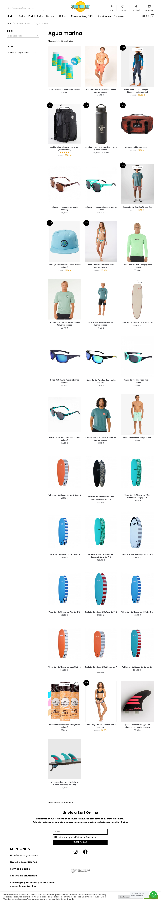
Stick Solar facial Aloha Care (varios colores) (64, 725)
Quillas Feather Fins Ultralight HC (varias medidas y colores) (64, 783)
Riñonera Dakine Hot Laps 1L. (137, 147)
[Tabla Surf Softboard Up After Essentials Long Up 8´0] (137, 472)
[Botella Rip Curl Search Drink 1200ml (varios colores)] (101, 124)
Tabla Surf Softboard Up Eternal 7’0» (137, 322)
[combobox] (23, 35)
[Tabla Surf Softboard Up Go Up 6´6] (64, 531)
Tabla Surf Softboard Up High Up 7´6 (137, 612)
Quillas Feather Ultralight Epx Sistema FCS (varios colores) (137, 725)
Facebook (136, 10)
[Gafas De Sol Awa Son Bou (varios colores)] (101, 356)
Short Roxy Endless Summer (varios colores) (101, 725)
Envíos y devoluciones (23, 861)
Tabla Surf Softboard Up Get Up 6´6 (137, 554)
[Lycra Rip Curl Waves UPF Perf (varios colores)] (101, 299)
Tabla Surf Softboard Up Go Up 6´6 (64, 554)
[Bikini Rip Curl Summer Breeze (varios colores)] (101, 241)
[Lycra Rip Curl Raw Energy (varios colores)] (137, 241)
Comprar (64, 97)
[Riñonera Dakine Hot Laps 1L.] (137, 124)
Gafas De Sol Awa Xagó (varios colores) (137, 381)
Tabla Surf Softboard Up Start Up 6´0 (64, 495)
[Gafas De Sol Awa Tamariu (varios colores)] (64, 356)
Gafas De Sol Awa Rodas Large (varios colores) (101, 208)
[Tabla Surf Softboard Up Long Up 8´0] (64, 644)
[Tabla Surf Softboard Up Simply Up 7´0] (101, 644)
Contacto (123, 10)
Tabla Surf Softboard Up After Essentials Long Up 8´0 (137, 496)
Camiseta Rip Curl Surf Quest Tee (137, 207)
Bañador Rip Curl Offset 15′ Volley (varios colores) (101, 90)
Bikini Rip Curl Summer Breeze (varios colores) (101, 266)
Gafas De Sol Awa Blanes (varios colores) (64, 208)
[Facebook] (85, 851)
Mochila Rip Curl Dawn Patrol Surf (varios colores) (64, 148)
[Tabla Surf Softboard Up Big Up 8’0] (137, 644)
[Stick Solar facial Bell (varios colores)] (64, 66)
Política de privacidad (23, 875)
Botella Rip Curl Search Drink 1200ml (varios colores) (101, 148)
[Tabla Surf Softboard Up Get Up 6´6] (137, 531)
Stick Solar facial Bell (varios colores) (64, 89)
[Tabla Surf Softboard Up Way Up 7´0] (101, 589)
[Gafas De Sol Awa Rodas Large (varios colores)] (101, 184)
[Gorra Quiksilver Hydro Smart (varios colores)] (64, 241)
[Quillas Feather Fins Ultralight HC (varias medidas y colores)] (64, 759)
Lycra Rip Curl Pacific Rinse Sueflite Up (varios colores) (64, 323)
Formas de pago (20, 868)
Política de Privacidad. (86, 837)
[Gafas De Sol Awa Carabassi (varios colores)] (64, 414)
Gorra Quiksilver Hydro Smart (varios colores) (64, 266)
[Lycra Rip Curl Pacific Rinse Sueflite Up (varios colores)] (64, 299)
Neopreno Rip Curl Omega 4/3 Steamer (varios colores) (137, 90)
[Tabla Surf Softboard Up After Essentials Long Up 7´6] (101, 531)
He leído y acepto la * (77, 837)
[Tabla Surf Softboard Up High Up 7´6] (137, 589)
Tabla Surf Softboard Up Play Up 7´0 (64, 612)
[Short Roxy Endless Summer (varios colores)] (101, 701)
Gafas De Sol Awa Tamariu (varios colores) (64, 381)
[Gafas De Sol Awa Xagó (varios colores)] (137, 356)
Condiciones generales (24, 855)
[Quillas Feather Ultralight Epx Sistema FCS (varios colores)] (137, 701)
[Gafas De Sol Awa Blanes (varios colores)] (64, 184)
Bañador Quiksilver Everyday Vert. (137, 437)
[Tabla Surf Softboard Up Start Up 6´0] (64, 472)
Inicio (9, 23)
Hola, (112, 10)
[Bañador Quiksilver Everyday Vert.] (137, 414)
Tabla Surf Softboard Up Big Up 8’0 (137, 667)
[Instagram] (75, 851)
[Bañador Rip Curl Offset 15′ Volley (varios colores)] (101, 66)
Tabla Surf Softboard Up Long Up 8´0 (64, 667)
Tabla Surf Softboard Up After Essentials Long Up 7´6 (101, 555)
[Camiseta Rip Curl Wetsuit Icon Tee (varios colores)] (101, 414)
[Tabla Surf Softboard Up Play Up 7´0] (64, 589)
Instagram (149, 10)
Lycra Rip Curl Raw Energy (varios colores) (137, 266)
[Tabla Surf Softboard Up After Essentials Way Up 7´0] (101, 473)
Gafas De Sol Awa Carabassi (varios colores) (64, 438)
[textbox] (23, 36)
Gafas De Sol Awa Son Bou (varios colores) (100, 381)
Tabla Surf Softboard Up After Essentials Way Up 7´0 (101, 498)
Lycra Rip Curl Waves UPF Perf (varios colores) (101, 323)
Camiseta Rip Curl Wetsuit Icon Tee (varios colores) (101, 438)
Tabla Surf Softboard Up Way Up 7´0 (101, 612)
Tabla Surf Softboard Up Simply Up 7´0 (101, 668)
